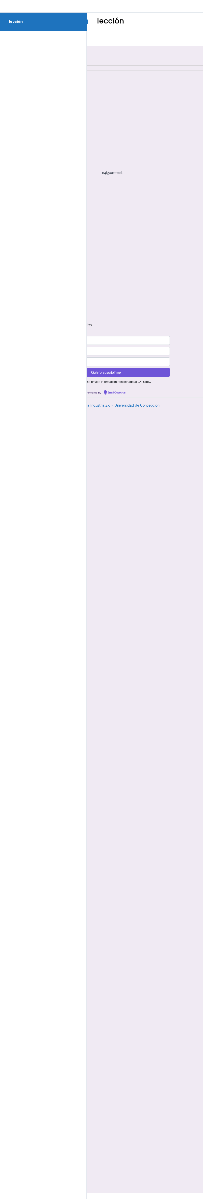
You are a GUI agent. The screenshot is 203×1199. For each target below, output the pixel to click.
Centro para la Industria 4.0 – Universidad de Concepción (112, 405)
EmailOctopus (117, 393)
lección (16, 21)
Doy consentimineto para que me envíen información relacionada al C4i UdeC (98, 381)
